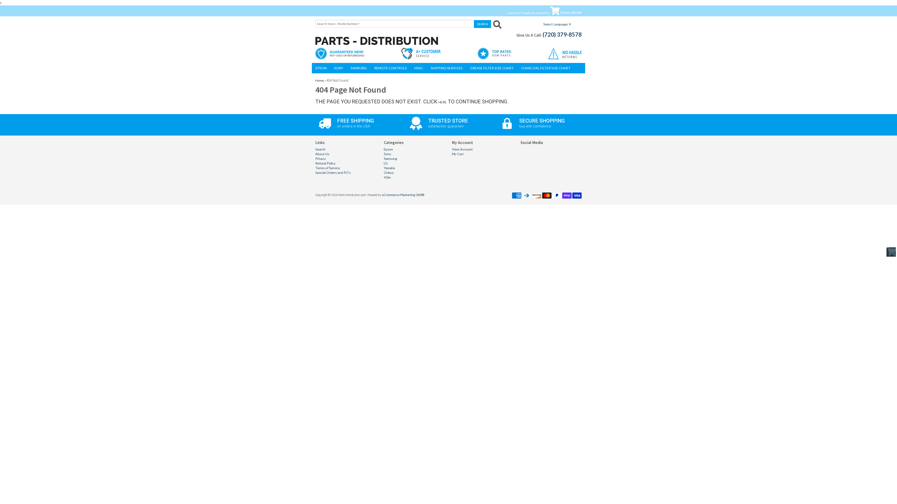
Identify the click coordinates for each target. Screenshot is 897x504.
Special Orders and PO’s (333, 173)
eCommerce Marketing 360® (403, 195)
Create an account (534, 12)
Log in (512, 12)
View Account (462, 149)
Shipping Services (447, 68)
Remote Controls (390, 68)
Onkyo (389, 173)
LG (386, 163)
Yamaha (389, 168)
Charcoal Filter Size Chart (545, 68)
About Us (322, 154)
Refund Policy (325, 163)
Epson (321, 68)
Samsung (359, 68)
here (442, 102)
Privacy (320, 159)
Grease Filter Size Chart (492, 68)
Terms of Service (327, 168)
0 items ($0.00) (570, 12)
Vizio (387, 177)
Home (319, 80)
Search (320, 149)
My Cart (458, 154)
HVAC (418, 68)
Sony (338, 68)
